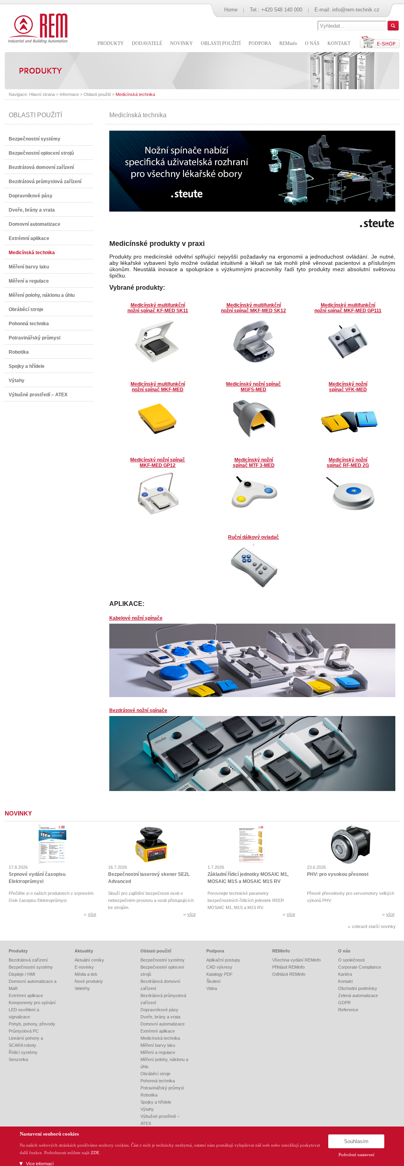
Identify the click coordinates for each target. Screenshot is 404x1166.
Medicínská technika (135, 94)
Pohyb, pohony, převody (32, 1024)
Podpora (215, 951)
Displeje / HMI (22, 974)
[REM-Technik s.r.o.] (36, 27)
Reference (348, 1009)
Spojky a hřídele (27, 366)
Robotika (19, 352)
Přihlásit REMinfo (288, 967)
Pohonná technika (29, 323)
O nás (344, 951)
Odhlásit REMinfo (288, 974)
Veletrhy (82, 988)
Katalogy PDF (219, 974)
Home (231, 10)
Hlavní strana (42, 94)
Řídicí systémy (23, 1052)
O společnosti (351, 960)
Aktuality (84, 951)
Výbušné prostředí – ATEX (38, 394)
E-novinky (84, 967)
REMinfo (281, 951)
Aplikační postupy (223, 960)
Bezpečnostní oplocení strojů (41, 153)
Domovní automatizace (34, 224)
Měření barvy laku (29, 267)
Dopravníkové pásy (30, 196)
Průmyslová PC (24, 1031)
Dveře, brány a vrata (32, 210)
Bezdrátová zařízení (28, 960)
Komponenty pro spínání (32, 1002)
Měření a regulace (29, 281)
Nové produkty (89, 981)
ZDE (95, 1152)
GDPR (344, 1002)
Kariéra (345, 974)
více (92, 914)
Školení (213, 981)
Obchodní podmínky (357, 988)
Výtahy (16, 380)
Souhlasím (356, 1141)
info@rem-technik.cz (356, 10)
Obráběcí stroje (26, 309)
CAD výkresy (219, 967)
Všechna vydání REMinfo (296, 960)
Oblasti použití (97, 94)
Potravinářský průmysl (34, 338)
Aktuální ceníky (89, 960)
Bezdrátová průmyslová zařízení (45, 181)
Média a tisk (86, 974)
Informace (69, 94)
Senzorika (18, 1059)
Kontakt (345, 981)
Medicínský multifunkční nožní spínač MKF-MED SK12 (253, 307)
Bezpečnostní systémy (34, 139)
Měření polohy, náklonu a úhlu (42, 295)
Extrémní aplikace (29, 238)
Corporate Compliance (359, 967)
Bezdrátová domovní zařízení (41, 167)
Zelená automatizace (358, 995)
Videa (211, 988)
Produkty (18, 951)
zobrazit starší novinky (374, 926)
